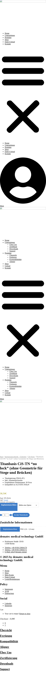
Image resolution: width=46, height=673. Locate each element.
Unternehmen (10, 35)
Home (7, 33)
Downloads (13, 249)
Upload (7, 266)
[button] (23, 93)
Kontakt (8, 44)
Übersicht (13, 255)
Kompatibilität (9, 641)
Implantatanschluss (9, 505)
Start (1, 457)
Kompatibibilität (15, 259)
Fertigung (13, 257)
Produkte (8, 38)
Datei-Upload (10, 42)
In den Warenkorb (21, 515)
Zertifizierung (8, 658)
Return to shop (24, 614)
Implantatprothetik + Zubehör (15, 457)
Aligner (12, 262)
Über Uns (13, 245)
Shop (7, 40)
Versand (5, 500)
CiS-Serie (31, 457)
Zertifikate (13, 247)
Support (12, 251)
